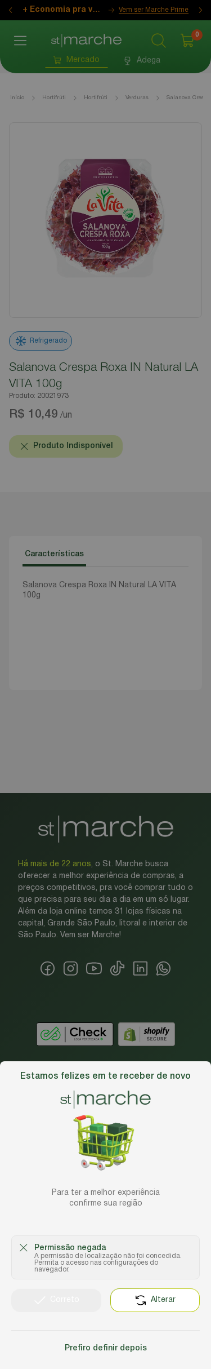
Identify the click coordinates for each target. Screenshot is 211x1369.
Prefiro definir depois (106, 1348)
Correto (64, 1300)
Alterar (163, 1300)
